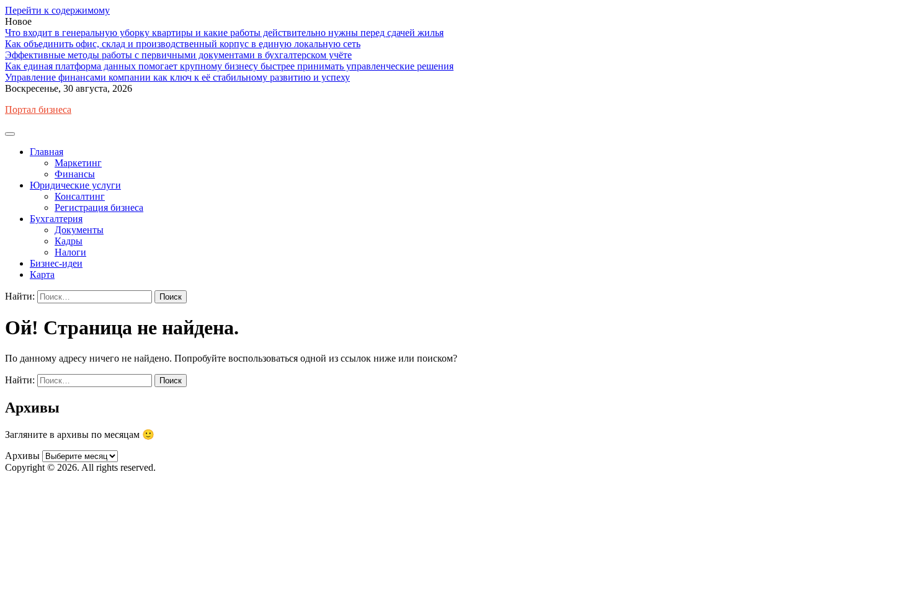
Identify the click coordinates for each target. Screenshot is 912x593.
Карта (42, 274)
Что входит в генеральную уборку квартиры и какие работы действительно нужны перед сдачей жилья (224, 32)
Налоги (70, 252)
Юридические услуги (75, 185)
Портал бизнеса (38, 109)
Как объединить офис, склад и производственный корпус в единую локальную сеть (182, 43)
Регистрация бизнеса (99, 207)
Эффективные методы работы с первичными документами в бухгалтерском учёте (178, 55)
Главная (46, 151)
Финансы (75, 174)
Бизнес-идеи (56, 263)
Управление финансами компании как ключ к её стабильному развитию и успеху (177, 77)
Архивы (22, 455)
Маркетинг (78, 163)
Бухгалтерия (56, 218)
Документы (79, 230)
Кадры (69, 241)
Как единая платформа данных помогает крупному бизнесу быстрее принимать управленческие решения (229, 66)
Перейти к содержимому (57, 10)
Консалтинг (80, 196)
